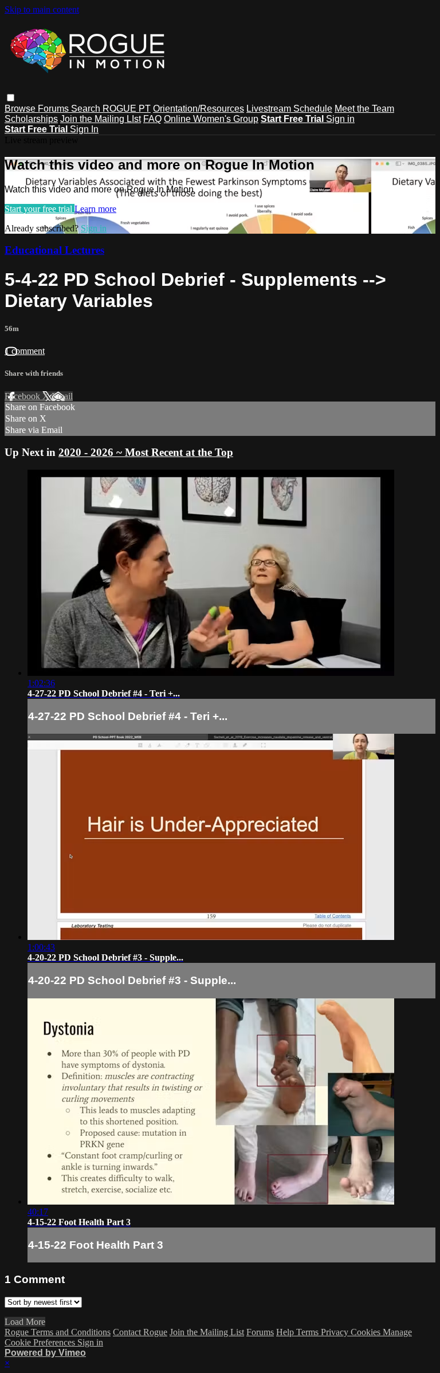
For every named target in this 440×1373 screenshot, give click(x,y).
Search (87, 108)
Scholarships (31, 119)
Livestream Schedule (289, 108)
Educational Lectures (54, 250)
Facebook (23, 396)
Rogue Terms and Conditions (58, 1332)
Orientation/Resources (198, 108)
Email (62, 396)
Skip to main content (42, 9)
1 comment (25, 351)
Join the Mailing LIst (100, 119)
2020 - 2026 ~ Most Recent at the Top (145, 452)
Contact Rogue (140, 1332)
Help (286, 1332)
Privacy (336, 1332)
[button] (10, 97)
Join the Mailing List (207, 1332)
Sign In (84, 129)
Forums (54, 108)
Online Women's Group (211, 119)
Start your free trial (39, 209)
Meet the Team (364, 108)
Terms (308, 1332)
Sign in (340, 119)
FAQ (152, 119)
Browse (21, 108)
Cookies (367, 1332)
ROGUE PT (127, 108)
